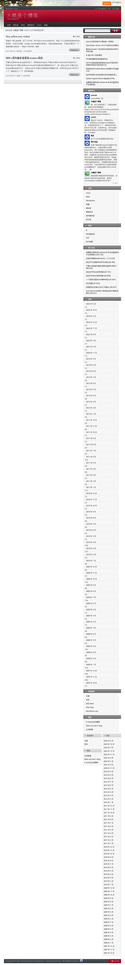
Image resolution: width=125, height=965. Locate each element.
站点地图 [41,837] (93, 283)
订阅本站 (106, 3)
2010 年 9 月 (91, 512)
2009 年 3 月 (91, 615)
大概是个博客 (26, 16)
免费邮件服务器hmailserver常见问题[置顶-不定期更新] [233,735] (102, 253)
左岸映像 (89, 729)
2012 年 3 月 (91, 401)
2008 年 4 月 (91, 646)
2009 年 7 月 (91, 597)
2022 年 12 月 (91, 322)
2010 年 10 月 (91, 505)
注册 (87, 696)
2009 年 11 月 (91, 573)
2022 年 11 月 (91, 328)
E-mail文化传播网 (93, 722)
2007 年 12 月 (91, 670)
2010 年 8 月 (91, 518)
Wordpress (90, 200)
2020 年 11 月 (91, 353)
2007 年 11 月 (91, 677)
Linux (88, 193)
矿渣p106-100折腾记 (94, 55)
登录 (87, 700)
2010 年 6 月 (91, 530)
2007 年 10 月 (91, 683)
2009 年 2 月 (91, 622)
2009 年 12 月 (91, 567)
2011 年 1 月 (91, 487)
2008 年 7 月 (91, 628)
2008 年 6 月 (91, 634)
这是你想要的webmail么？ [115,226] (100, 258)
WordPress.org (92, 711)
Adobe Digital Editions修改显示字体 (100, 78)
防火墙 (88, 219)
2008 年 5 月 (91, 640)
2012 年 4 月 (91, 395)
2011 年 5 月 (91, 463)
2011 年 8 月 (91, 444)
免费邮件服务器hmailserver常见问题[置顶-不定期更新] (102, 83)
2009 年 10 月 (91, 579)
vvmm (93, 117)
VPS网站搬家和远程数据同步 (97, 59)
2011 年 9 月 (91, 438)
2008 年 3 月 (91, 652)
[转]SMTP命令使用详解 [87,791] (98, 272)
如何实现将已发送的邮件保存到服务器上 (101, 74)
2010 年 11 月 (91, 499)
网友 (92, 135)
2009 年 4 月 (91, 609)
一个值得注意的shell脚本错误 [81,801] (101, 279)
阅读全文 (74, 50)
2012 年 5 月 (91, 389)
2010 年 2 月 (91, 554)
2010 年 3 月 (91, 548)
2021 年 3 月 (91, 346)
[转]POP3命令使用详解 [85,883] (98, 276)
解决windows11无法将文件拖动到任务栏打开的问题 (102, 50)
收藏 (18, 75)
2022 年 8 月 (91, 334)
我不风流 (94, 142)
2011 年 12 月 (91, 420)
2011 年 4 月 (91, 469)
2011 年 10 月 (91, 432)
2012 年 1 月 (91, 414)
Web (88, 197)
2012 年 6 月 (91, 383)
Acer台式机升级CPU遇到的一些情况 (100, 41)
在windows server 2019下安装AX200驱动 (102, 45)
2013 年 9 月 (91, 359)
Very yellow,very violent (18, 36)
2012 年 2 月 (91, 408)
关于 (109, 8)
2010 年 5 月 (91, 536)
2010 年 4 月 (91, 542)
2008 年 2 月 (91, 658)
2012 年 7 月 (91, 377)
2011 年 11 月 (91, 426)
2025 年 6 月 (91, 304)
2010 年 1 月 (91, 560)
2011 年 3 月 (91, 475)
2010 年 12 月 (91, 493)
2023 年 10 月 (91, 310)
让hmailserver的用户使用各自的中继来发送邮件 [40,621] (103, 292)
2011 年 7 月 (91, 450)
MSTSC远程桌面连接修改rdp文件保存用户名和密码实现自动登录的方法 (103, 64)
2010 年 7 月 (91, 524)
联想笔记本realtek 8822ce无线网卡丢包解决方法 (103, 69)
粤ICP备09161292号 (70, 961)
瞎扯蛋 (19, 51)
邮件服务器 (90, 215)
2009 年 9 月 (91, 585)
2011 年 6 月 (91, 456)
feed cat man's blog (94, 725)
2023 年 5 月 (91, 316)
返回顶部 (115, 961)
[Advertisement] (90, 16)
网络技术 (89, 212)
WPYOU (58, 961)
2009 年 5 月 (91, 603)
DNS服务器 (102, 8)
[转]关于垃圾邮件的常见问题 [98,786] (100, 262)
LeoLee (94, 95)
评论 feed (90, 707)
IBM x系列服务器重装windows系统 (24, 58)
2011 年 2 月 (91, 481)
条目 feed (90, 703)
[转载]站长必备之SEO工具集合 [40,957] (101, 287)
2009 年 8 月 (91, 591)
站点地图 (115, 8)
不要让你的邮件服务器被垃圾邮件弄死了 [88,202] (101, 267)
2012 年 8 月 (91, 371)
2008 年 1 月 (91, 664)
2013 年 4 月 (91, 365)
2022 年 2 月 (91, 340)
